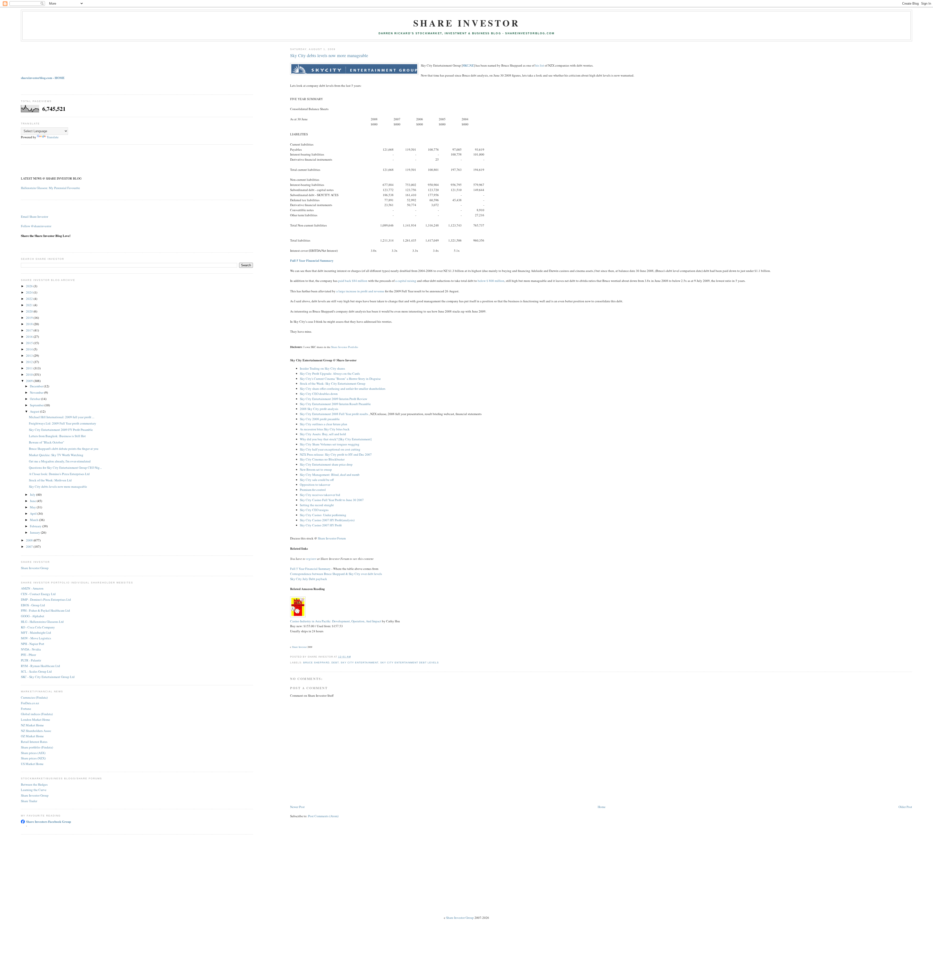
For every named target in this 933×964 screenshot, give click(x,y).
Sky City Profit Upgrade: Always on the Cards (330, 373)
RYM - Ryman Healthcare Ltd (40, 666)
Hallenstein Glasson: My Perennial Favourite (50, 188)
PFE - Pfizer (28, 654)
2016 (30, 336)
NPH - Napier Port (32, 644)
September (37, 405)
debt (335, 662)
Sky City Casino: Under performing (323, 515)
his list (539, 65)
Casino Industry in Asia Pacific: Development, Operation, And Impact (335, 621)
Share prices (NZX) (33, 758)
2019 (30, 317)
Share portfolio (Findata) (37, 747)
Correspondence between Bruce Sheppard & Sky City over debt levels (336, 574)
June (33, 501)
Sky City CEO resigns (314, 510)
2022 (30, 298)
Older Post (905, 807)
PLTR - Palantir (31, 660)
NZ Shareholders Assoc (36, 731)
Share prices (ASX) (33, 753)
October (35, 399)
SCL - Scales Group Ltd (36, 671)
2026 (30, 286)
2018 (30, 324)
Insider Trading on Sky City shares (322, 368)
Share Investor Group (35, 568)
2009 (30, 381)
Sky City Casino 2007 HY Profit (321, 525)
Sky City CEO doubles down (319, 393)
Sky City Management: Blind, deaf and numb (330, 474)
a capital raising (405, 280)
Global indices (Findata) (37, 714)
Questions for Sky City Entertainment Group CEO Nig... (65, 467)
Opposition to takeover (315, 484)
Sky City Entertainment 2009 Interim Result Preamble (335, 404)
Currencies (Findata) (34, 697)
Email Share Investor (34, 216)
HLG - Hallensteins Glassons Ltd (42, 621)
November (37, 392)
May (33, 507)
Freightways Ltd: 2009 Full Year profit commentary (62, 423)
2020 (30, 311)
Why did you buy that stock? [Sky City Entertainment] (335, 439)
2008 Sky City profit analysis (319, 409)
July (33, 494)
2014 (30, 349)
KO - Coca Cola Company (38, 627)
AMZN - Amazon (32, 588)
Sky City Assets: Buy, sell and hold (323, 434)
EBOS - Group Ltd (33, 605)
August (35, 411)
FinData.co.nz (30, 703)
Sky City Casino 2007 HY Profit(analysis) (327, 520)
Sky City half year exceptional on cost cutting (330, 449)
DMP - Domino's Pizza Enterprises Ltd (46, 599)
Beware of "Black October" (46, 442)
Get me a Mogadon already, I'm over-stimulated (60, 461)
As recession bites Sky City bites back (325, 429)
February (36, 526)
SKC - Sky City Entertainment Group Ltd (48, 677)
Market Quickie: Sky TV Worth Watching (56, 455)
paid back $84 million (352, 280)
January (35, 532)
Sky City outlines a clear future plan (323, 424)
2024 (30, 292)
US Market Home (32, 764)
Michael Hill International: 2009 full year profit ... (61, 417)
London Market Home (35, 719)
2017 (30, 330)
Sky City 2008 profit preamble (320, 419)
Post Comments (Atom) (323, 816)
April (33, 513)
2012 (30, 362)
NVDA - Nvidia (31, 649)
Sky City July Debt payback (308, 579)
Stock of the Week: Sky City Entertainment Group (332, 383)
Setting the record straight (317, 505)
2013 (30, 355)
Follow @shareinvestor (36, 226)
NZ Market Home (32, 725)
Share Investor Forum (332, 538)
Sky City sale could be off (317, 480)
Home (601, 807)
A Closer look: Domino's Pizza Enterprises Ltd (59, 474)
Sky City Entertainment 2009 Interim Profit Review (333, 399)
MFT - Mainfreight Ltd (36, 632)
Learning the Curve (33, 790)
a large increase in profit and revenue (360, 291)
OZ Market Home (32, 736)
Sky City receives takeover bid (320, 495)
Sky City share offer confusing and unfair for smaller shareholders (342, 388)
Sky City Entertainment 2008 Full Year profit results (334, 414)
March (34, 520)
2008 (30, 540)
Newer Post (297, 807)
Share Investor (466, 23)
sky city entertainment (359, 662)
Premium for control (313, 489)
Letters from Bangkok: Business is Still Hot (57, 436)
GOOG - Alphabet (32, 616)
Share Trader (29, 801)
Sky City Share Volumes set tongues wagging (329, 444)
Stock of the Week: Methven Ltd (50, 480)
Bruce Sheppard (316, 662)
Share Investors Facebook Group (48, 821)
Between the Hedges (34, 784)
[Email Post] (352, 656)
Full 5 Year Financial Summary (312, 260)
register (311, 558)
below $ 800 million (491, 280)
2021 (30, 305)
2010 (30, 374)
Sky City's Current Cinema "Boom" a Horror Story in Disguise (340, 378)
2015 (30, 343)
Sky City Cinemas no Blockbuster (322, 459)
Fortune (26, 708)
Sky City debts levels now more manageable (329, 55)
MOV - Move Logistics (36, 638)
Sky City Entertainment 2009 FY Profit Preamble (61, 429)
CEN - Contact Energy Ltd (38, 594)
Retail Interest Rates (34, 741)
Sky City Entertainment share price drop (326, 464)
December (37, 386)
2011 (30, 368)
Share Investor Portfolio (344, 347)
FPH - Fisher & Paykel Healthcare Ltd (45, 610)
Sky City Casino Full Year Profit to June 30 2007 (332, 500)
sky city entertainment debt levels (409, 662)
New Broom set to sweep (316, 469)
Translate (53, 137)
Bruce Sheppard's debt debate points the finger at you (63, 448)
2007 (30, 546)
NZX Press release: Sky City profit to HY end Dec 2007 (336, 454)
